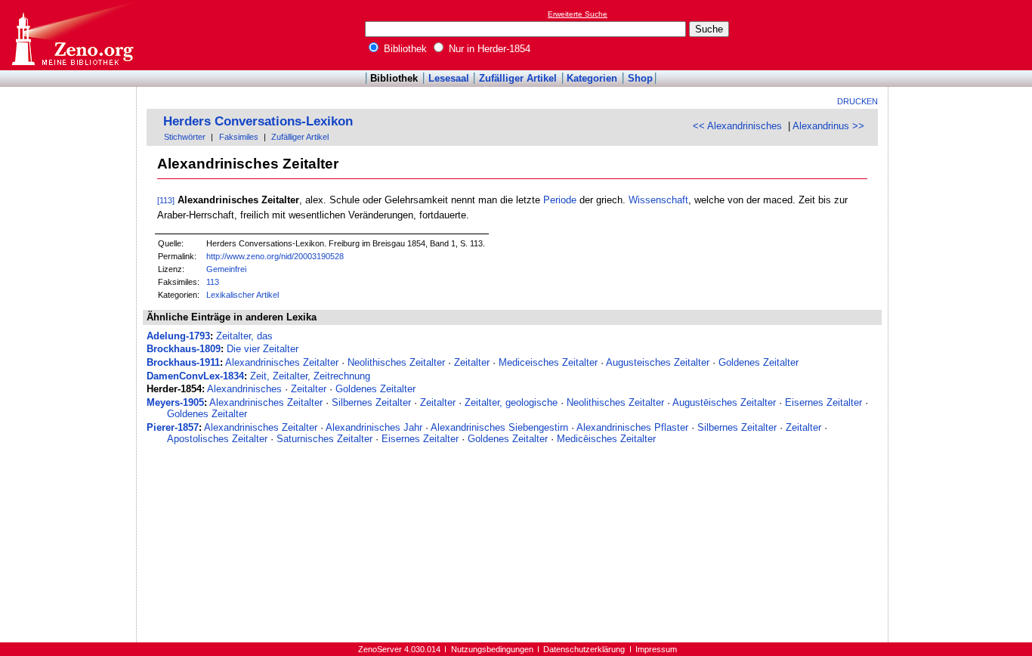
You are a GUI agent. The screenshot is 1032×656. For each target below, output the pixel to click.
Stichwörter (184, 136)
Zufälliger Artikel (518, 78)
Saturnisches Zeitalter (324, 438)
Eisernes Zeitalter (823, 402)
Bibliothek (404, 48)
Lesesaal (448, 78)
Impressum (656, 649)
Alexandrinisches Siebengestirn (499, 427)
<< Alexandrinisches (737, 126)
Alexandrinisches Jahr (374, 427)
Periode (559, 200)
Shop (640, 78)
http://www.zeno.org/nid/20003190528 (275, 256)
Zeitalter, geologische (511, 402)
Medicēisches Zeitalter (606, 438)
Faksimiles (238, 136)
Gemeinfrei (226, 269)
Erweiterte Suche (577, 14)
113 (212, 281)
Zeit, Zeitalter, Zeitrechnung (310, 376)
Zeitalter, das (244, 336)
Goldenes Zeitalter (758, 362)
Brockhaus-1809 (184, 348)
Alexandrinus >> (828, 126)
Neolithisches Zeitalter (396, 362)
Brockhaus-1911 (183, 362)
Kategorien (592, 78)
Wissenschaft (658, 200)
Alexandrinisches (244, 389)
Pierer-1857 (173, 427)
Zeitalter (472, 362)
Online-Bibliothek (72, 35)
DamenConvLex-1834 (195, 376)
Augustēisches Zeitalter (724, 402)
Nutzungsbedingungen (492, 649)
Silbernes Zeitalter (371, 402)
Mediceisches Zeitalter (548, 362)
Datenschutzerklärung (584, 649)
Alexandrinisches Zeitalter (281, 362)
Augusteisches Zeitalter (657, 362)
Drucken (857, 101)
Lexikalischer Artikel (242, 294)
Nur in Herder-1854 (488, 48)
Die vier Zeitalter (262, 348)
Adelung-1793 (178, 336)
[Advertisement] (962, 35)
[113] (166, 200)
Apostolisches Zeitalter (217, 438)
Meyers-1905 (175, 402)
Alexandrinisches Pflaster (632, 427)
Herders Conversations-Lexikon (258, 121)
